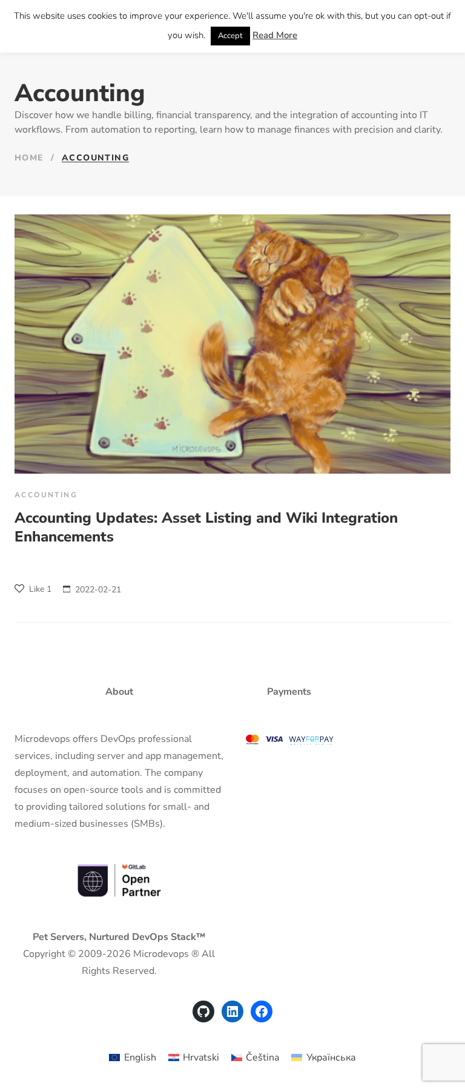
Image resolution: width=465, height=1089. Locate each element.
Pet (40, 937)
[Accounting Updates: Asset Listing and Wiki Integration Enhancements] (232, 344)
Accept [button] (230, 35)
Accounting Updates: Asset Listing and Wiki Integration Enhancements (206, 527)
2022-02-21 (98, 589)
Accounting (46, 495)
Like (39, 589)
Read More (274, 35)
